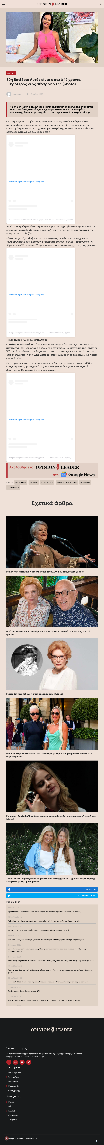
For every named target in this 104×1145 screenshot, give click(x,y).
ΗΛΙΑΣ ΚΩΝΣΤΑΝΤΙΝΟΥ (67, 482)
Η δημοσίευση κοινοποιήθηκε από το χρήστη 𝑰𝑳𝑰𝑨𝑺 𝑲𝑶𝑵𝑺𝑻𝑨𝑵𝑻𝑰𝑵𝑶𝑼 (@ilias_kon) (41, 333)
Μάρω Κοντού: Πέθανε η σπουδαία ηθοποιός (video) (34, 694)
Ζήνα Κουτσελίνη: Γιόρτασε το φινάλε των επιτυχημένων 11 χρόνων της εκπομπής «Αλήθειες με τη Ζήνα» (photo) (50, 880)
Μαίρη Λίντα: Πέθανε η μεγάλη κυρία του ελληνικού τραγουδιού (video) (45, 571)
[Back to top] (96, 1137)
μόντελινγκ (83, 112)
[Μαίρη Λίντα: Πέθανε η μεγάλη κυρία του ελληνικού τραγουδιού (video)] (52, 542)
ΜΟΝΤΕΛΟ (85, 482)
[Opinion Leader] (52, 4)
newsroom (17, 94)
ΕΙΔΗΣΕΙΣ (34, 482)
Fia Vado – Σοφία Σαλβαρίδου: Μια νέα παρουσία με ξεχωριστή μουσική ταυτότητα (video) (51, 817)
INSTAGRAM (20, 482)
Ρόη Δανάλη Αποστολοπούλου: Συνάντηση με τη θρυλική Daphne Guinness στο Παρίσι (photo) (49, 755)
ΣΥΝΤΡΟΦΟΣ (13, 487)
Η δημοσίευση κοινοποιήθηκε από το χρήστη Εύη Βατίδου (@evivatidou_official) (41, 219)
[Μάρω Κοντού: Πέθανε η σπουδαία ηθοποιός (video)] (52, 664)
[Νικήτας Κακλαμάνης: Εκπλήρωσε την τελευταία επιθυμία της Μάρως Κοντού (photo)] (52, 601)
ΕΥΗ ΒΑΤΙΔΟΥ (47, 482)
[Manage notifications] (7, 1138)
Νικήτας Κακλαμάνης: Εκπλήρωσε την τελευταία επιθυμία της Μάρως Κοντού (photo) (48, 633)
